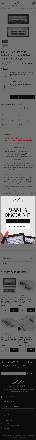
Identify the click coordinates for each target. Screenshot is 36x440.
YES (18, 221)
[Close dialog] (34, 197)
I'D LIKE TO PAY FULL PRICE (18, 226)
